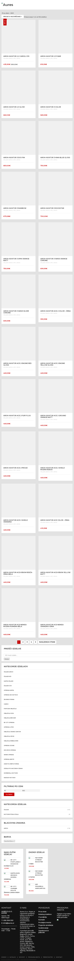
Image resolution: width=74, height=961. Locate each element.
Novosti (22, 957)
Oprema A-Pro (9, 727)
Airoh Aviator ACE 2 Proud (15, 468)
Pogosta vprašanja (45, 925)
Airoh (6, 828)
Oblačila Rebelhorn (11, 741)
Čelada (6, 809)
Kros (18, 58)
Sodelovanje (43, 928)
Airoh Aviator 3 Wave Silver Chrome (16, 312)
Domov (3, 957)
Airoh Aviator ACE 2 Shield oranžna (15, 521)
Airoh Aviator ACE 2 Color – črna (55, 311)
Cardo (6, 704)
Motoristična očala (11, 814)
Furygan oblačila (10, 708)
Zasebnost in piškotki (43, 931)
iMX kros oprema (10, 750)
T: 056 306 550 (7, 920)
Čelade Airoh (8, 58)
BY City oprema (9, 722)
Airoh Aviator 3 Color (50, 107)
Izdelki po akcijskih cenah (13, 768)
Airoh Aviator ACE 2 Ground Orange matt (53, 416)
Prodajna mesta (44, 922)
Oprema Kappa (9, 690)
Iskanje (7, 659)
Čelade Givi (8, 685)
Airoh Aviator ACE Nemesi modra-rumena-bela (15, 625)
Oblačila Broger (10, 718)
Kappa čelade (8, 681)
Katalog (13, 957)
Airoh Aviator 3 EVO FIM (14, 157)
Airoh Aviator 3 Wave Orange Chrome (53, 259)
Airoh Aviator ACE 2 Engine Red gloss (17, 364)
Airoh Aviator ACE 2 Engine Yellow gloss (52, 364)
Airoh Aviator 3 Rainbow (14, 208)
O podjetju (42, 917)
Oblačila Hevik (9, 736)
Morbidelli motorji (11, 773)
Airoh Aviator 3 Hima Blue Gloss (55, 157)
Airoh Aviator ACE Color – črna (54, 520)
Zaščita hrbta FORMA (11, 764)
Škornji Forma (9, 699)
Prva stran (5, 13)
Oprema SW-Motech (11, 695)
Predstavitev (48, 957)
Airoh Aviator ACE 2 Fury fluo (17, 416)
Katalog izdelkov (45, 914)
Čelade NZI (7, 676)
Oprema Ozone (9, 745)
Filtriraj (9, 794)
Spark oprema (9, 754)
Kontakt (41, 920)
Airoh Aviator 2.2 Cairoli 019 (16, 56)
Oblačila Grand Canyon (12, 731)
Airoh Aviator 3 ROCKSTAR (52, 208)
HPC (14, 58)
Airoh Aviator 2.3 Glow (14, 107)
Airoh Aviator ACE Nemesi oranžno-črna (52, 625)
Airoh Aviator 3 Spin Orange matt (16, 259)
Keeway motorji (9, 777)
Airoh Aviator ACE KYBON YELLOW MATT (55, 573)
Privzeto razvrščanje (12, 16)
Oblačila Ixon (9, 713)
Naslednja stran (47, 642)
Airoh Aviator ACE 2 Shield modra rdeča (52, 469)
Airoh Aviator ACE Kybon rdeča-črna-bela (18, 573)
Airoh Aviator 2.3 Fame (50, 56)
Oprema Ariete (9, 759)
